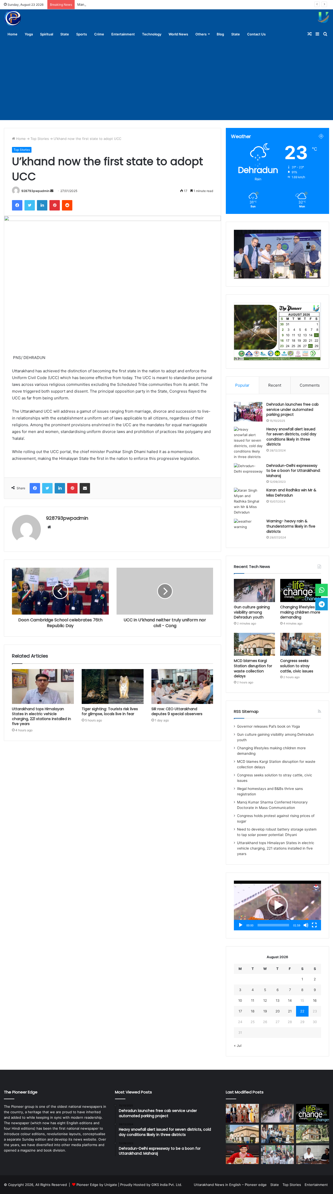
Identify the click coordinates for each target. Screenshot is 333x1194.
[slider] (273, 925)
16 (315, 1000)
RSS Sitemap (246, 711)
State (64, 34)
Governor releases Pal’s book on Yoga (268, 726)
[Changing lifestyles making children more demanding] (300, 590)
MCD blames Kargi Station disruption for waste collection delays (253, 668)
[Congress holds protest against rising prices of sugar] (277, 1154)
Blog (220, 34)
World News (178, 34)
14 (290, 1000)
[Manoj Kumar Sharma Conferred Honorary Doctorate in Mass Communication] (242, 1154)
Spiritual (46, 34)
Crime (99, 34)
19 (265, 1011)
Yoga (29, 34)
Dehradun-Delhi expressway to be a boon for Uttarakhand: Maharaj (293, 470)
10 (240, 1000)
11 (252, 1000)
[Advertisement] (166, 81)
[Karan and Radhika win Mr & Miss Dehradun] (248, 501)
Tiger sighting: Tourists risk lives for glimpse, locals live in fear (110, 711)
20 (278, 1011)
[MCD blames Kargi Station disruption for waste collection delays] (254, 644)
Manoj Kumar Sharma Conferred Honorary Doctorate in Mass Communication (139, 4)
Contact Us (256, 34)
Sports (81, 34)
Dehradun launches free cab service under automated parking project (292, 409)
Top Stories (39, 139)
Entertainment (123, 34)
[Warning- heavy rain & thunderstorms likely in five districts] (248, 528)
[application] (277, 905)
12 (265, 1000)
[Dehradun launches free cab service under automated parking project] (248, 412)
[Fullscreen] (314, 925)
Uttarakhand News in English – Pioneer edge (230, 1185)
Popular (242, 385)
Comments (310, 385)
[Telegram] (321, 604)
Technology (151, 34)
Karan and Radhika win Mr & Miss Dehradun (291, 492)
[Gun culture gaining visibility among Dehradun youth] (254, 590)
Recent (274, 385)
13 (277, 1000)
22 (302, 1011)
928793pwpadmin (35, 191)
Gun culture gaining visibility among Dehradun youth (252, 612)
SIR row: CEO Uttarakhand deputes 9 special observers (176, 711)
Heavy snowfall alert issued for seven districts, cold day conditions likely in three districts (291, 436)
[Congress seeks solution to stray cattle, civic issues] (300, 644)
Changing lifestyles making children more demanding (300, 612)
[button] (277, 905)
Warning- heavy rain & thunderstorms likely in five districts (290, 526)
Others (201, 34)
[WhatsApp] (321, 590)
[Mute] (306, 925)
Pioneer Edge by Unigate (96, 1185)
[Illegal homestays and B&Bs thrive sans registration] (312, 1134)
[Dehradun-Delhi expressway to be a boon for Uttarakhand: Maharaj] (248, 473)
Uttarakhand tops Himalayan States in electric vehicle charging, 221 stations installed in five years (41, 716)
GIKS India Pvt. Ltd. (166, 1185)
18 (252, 1011)
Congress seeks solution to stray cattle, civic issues (296, 665)
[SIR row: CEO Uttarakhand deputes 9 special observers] (182, 686)
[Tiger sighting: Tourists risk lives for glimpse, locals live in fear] (113, 686)
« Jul (237, 1045)
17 (240, 1011)
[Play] (240, 925)
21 (290, 1011)
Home (12, 34)
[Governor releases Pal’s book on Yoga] (242, 1113)
